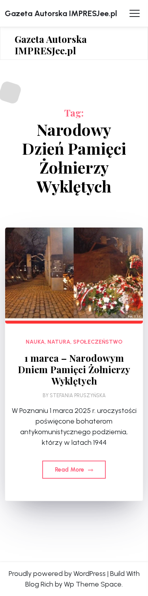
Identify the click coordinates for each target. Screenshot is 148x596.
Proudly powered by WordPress (57, 573)
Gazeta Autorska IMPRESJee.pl (61, 13)
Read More (70, 469)
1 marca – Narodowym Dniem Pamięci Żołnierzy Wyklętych (74, 369)
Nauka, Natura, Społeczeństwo (74, 342)
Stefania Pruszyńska (78, 395)
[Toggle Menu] (134, 13)
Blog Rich (39, 584)
